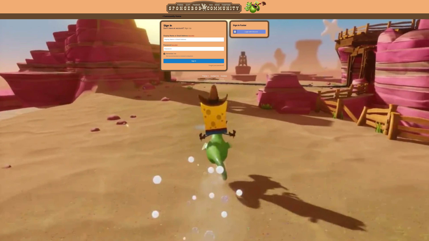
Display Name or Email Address (178, 36)
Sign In (193, 61)
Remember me (171, 53)
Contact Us (215, 76)
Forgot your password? (216, 65)
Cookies (224, 76)
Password (170, 45)
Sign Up (188, 28)
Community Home (172, 16)
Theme (205, 76)
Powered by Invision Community (214, 81)
